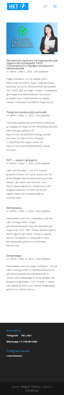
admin (13, 71)
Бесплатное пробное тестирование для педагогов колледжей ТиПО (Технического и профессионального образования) (31, 64)
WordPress (32, 390)
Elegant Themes (31, 386)
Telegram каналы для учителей (26, 112)
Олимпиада (13, 255)
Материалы (13, 208)
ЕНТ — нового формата (21, 160)
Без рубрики (41, 71)
